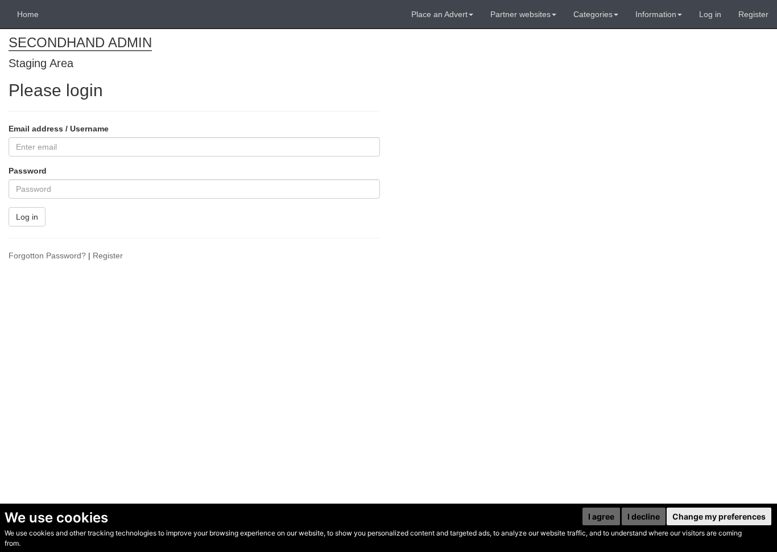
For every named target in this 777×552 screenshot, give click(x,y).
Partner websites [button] (520, 14)
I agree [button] (601, 516)
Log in (710, 14)
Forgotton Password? (47, 255)
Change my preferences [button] (719, 516)
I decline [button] (643, 516)
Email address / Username (59, 128)
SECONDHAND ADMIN (80, 42)
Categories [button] (593, 14)
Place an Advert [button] (439, 14)
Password (28, 170)
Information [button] (655, 14)
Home (28, 14)
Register (753, 14)
